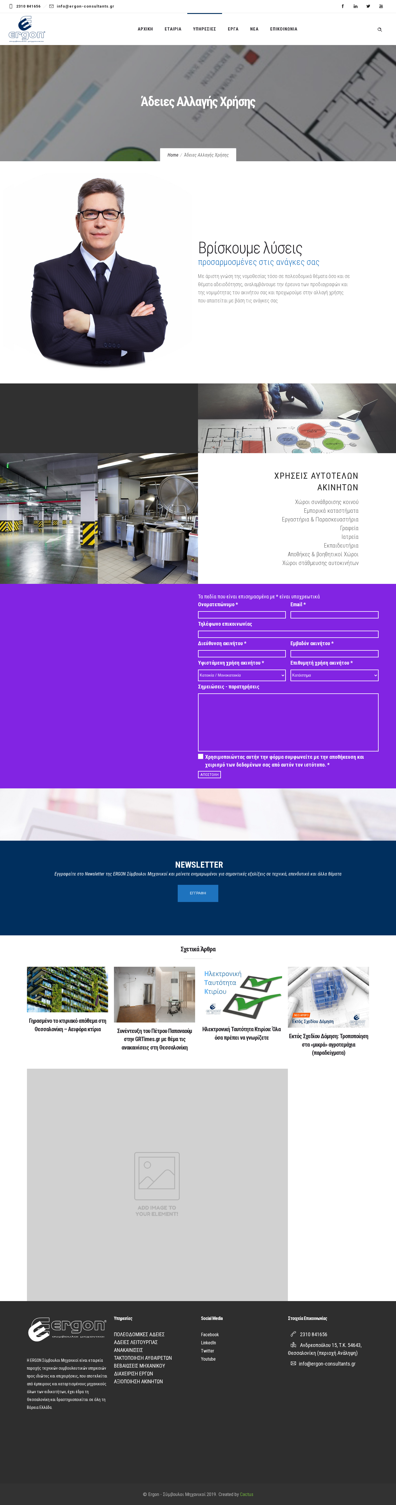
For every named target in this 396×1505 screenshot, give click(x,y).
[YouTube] (381, 6)
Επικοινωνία (283, 29)
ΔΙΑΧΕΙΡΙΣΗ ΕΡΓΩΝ (133, 1374)
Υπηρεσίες (204, 29)
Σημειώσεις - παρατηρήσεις (228, 687)
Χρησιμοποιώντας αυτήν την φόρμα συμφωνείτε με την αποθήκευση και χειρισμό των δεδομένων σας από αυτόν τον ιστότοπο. (284, 761)
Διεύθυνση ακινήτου (222, 643)
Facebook (210, 1334)
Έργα (233, 29)
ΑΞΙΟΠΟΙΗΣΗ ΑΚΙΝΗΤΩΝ (138, 1381)
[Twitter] (368, 6)
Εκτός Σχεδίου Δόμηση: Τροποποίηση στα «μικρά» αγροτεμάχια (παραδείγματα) (328, 1044)
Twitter (207, 1351)
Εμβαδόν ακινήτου (312, 643)
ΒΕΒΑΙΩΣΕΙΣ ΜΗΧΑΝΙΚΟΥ (139, 1366)
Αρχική (145, 29)
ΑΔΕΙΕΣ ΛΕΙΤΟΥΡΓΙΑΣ (136, 1342)
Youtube (208, 1359)
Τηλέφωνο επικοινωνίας (225, 624)
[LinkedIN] (355, 6)
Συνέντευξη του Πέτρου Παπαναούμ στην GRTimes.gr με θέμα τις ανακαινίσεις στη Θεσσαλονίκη (154, 1039)
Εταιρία (173, 29)
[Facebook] (342, 6)
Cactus (246, 1494)
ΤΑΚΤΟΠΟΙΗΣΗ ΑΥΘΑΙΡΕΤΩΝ (143, 1358)
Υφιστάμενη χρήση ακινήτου (231, 663)
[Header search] (380, 28)
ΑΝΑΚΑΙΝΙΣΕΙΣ (128, 1350)
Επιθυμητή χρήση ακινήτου (321, 663)
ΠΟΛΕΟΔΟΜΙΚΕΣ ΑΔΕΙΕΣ (139, 1334)
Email (298, 604)
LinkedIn (208, 1343)
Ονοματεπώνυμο (218, 604)
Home (173, 155)
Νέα (254, 29)
